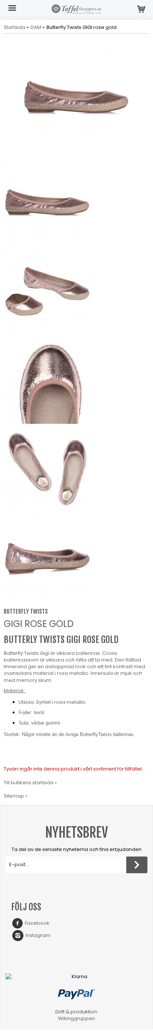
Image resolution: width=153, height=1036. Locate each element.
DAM (35, 27)
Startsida (14, 27)
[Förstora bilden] (76, 96)
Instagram (37, 935)
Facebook (36, 923)
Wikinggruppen (76, 1018)
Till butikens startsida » (30, 782)
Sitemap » (15, 795)
